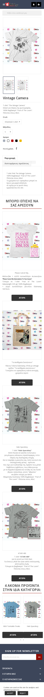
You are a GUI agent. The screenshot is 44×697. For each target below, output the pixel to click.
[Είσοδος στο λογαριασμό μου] (33, 4)
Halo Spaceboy (22, 447)
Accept (10, 693)
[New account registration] (38, 4)
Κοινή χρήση (16, 148)
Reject (23, 693)
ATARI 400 (22, 553)
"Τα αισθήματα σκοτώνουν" (22, 362)
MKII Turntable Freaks (11, 626)
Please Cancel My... (22, 273)
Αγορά (22, 297)
